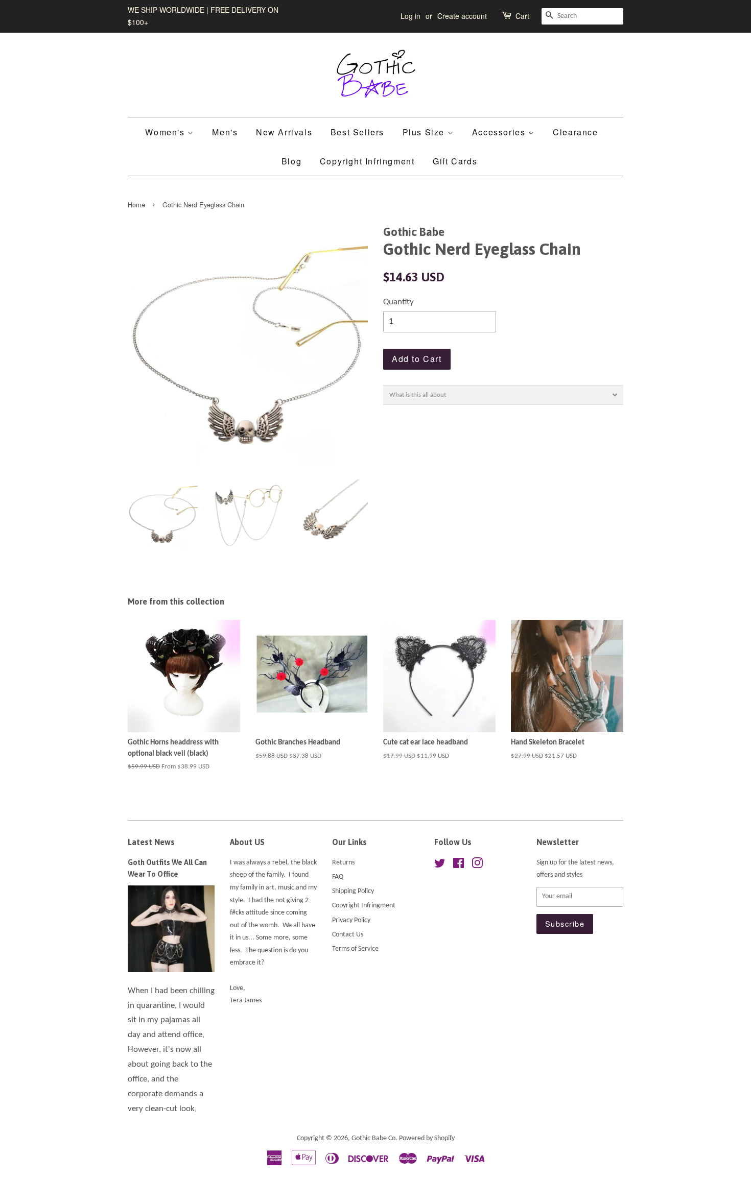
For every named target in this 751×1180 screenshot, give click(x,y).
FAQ (337, 877)
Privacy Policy (351, 920)
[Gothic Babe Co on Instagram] (477, 866)
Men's (225, 132)
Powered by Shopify (427, 1138)
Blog (291, 161)
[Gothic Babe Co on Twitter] (439, 866)
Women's (166, 132)
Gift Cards (455, 161)
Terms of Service (355, 949)
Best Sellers (357, 132)
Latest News (151, 842)
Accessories (500, 132)
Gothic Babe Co (373, 1138)
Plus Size (425, 132)
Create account (462, 16)
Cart (522, 16)
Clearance (575, 132)
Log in (410, 16)
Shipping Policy (353, 891)
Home (136, 204)
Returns (343, 862)
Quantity (398, 302)
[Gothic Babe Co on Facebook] (458, 866)
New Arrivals (284, 132)
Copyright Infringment (367, 161)
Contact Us (347, 934)
